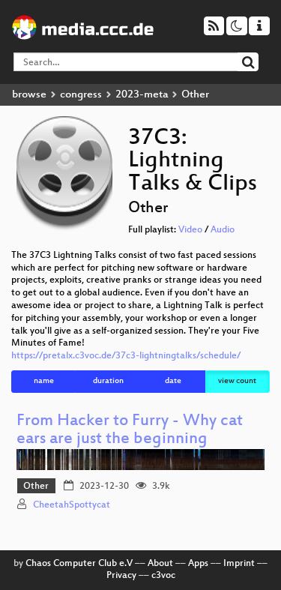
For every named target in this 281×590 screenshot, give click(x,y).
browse (29, 94)
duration (108, 381)
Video (190, 230)
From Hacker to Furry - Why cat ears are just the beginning (129, 430)
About (160, 564)
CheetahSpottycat (71, 505)
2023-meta (141, 94)
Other (36, 486)
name (44, 381)
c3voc (163, 576)
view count (237, 381)
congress (81, 94)
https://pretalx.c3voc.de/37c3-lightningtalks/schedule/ (126, 356)
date (173, 381)
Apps (198, 564)
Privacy (121, 576)
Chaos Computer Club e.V (79, 564)
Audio (223, 230)
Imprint (239, 564)
